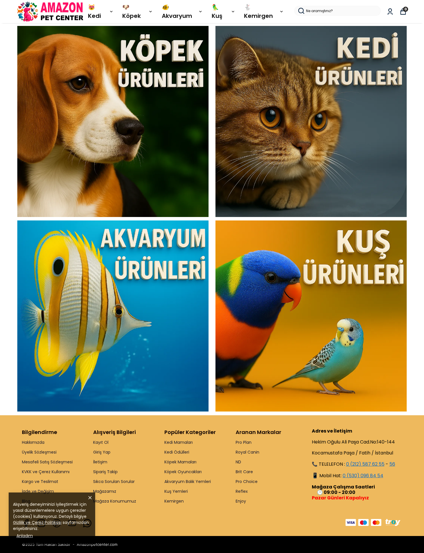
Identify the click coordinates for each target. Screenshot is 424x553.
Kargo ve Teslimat (40, 481)
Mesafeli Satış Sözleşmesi (47, 462)
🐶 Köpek (131, 11)
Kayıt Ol (100, 442)
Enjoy (241, 501)
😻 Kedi (94, 11)
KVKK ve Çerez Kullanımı (46, 472)
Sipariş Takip (105, 472)
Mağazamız (104, 491)
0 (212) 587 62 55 (365, 464)
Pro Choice (247, 481)
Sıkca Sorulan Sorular (114, 481)
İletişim (100, 462)
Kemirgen (174, 501)
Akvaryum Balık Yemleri (187, 481)
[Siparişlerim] (390, 11)
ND (238, 462)
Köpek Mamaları (180, 462)
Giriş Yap (101, 452)
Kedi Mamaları (178, 442)
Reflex (242, 491)
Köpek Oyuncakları (183, 472)
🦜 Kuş (217, 11)
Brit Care (244, 472)
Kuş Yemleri (176, 491)
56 (392, 464)
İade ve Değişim (38, 491)
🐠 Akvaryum (177, 11)
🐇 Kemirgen (258, 11)
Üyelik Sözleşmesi (39, 452)
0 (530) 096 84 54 (363, 475)
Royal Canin (247, 452)
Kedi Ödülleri (176, 452)
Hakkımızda (33, 442)
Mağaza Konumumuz (114, 501)
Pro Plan (244, 442)
